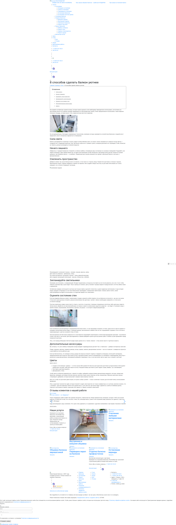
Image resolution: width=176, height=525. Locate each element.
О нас (93, 472)
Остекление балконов (64, 13)
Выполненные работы (58, 44)
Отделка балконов (60, 18)
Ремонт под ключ (63, 24)
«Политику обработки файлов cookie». (119, 500)
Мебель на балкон (63, 27)
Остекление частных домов (65, 14)
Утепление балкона (60, 16)
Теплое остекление (63, 9)
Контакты (55, 46)
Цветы (57, 106)
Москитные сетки (60, 34)
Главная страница (55, 85)
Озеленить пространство (63, 96)
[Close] (0, 505)
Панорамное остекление (65, 11)
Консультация (53, 71)
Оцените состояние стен (62, 101)
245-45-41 (55, 50)
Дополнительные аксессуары (64, 103)
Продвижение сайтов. (83, 497)
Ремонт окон (61, 29)
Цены (54, 36)
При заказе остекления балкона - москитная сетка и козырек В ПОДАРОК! (115, 2)
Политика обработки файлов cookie (83, 490)
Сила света (59, 92)
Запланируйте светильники (63, 99)
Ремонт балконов (60, 26)
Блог (62, 85)
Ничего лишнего (60, 94)
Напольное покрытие (64, 23)
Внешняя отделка (62, 19)
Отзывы (94, 479)
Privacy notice (172, 263)
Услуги (93, 474)
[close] (175, 264)
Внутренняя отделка (63, 21)
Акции (54, 42)
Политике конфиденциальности (22, 502)
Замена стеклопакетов (64, 31)
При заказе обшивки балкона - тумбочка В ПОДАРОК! (76, 2)
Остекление (58, 6)
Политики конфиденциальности (30, 518)
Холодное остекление (64, 8)
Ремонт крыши (62, 32)
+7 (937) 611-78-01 (58, 48)
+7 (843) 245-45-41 (116, 475)
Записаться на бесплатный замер (59, 491)
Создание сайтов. (95, 497)
